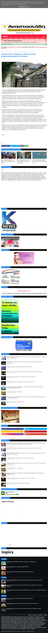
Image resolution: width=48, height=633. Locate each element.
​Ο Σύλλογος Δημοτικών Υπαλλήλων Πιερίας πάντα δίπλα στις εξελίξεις (19, 366)
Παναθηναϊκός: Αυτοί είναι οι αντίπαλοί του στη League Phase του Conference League (24, 608)
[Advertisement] (24, 12)
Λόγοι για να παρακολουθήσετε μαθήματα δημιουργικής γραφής (18, 483)
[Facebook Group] (12, 437)
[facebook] (12, 429)
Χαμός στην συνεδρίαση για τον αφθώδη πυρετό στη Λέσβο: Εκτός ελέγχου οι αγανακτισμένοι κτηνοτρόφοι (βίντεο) (8, 161)
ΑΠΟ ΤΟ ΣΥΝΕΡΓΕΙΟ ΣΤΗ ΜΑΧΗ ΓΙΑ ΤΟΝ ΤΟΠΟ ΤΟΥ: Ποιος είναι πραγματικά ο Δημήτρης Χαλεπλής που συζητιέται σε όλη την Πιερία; (26, 357)
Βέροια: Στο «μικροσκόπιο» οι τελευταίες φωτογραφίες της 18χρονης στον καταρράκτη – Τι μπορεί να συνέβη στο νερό (24, 161)
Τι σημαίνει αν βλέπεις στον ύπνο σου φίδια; (15, 391)
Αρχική (30, 614)
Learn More (22, 6)
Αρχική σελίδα (3, 51)
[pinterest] (35, 432)
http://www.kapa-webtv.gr (30, 631)
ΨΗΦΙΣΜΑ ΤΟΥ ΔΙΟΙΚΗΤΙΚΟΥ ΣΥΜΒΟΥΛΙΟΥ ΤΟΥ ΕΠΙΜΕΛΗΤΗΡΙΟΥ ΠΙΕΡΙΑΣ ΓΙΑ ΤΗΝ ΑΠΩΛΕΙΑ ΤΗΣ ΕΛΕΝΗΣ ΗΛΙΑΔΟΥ (25, 474)
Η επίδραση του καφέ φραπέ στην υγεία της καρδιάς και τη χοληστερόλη (21, 561)
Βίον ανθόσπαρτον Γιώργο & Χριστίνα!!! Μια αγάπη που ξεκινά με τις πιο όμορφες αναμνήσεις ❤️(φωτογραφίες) (24, 362)
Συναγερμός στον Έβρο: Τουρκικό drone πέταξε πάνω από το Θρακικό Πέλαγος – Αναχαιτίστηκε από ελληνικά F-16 (39, 161)
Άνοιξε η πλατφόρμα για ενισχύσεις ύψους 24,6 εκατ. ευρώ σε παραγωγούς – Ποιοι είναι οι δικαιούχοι (25, 586)
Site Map (40, 614)
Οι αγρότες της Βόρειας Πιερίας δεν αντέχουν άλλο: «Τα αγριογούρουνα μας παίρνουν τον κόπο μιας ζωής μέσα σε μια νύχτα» (26, 464)
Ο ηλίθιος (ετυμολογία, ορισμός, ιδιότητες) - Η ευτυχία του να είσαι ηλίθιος (20, 458)
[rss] (12, 432)
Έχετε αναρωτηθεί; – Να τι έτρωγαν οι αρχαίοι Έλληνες (18, 566)
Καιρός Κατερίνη (8, 501)
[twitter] (35, 429)
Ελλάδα (7, 51)
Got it (28, 6)
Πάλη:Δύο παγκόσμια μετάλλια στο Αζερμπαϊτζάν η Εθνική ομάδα (20, 598)
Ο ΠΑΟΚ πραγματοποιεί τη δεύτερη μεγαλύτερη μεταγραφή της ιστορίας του (21, 381)
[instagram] (12, 434)
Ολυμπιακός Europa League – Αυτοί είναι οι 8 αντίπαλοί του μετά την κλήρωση (22, 603)
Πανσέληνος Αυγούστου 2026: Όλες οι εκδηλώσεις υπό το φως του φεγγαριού (21, 376)
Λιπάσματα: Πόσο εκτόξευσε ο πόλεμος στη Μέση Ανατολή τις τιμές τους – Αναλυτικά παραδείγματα (26, 590)
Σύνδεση (45, 614)
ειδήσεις (38, 47)
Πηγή (3, 134)
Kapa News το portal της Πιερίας (12, 631)
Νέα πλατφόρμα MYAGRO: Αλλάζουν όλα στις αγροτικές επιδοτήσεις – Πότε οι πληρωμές (24, 580)
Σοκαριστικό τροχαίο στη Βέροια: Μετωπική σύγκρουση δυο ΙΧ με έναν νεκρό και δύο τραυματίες (24, 371)
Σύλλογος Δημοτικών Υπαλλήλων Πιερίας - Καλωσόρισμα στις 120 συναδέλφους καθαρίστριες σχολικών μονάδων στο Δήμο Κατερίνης (26, 397)
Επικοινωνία (35, 614)
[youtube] (35, 434)
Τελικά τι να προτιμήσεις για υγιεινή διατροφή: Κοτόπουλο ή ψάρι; (20, 571)
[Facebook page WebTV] (35, 437)
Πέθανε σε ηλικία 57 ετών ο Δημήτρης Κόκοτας (15, 401)
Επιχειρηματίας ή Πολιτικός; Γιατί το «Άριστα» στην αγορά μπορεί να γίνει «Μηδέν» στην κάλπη (24, 448)
